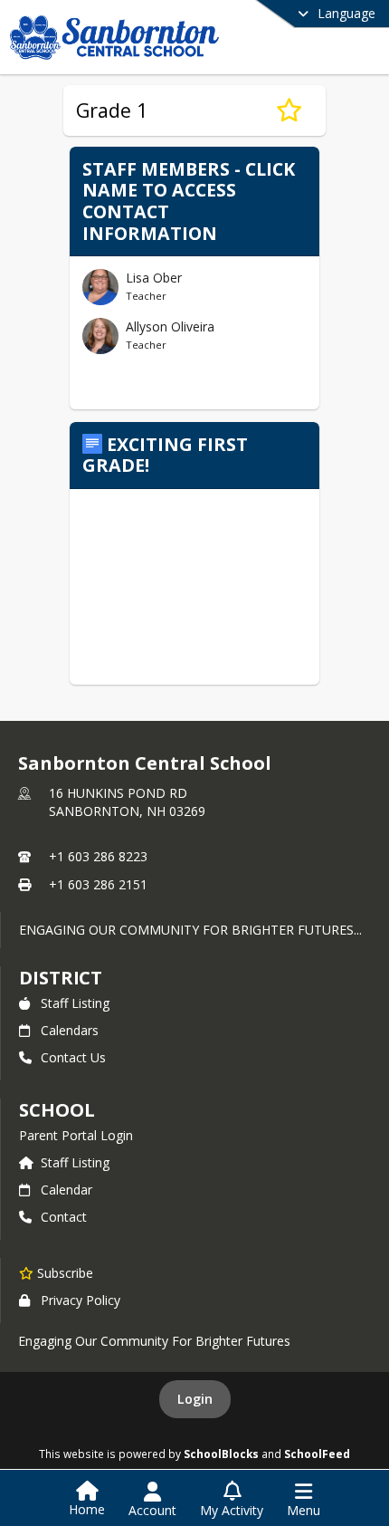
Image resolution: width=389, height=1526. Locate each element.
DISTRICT (60, 977)
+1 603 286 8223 (98, 856)
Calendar (66, 1189)
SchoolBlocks (221, 1453)
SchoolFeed (317, 1453)
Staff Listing (75, 1003)
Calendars (70, 1030)
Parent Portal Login (76, 1135)
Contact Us (73, 1057)
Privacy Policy (80, 1300)
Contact (64, 1216)
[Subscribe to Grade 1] (289, 110)
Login (195, 1398)
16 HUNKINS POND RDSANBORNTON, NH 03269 (127, 802)
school (56, 1110)
